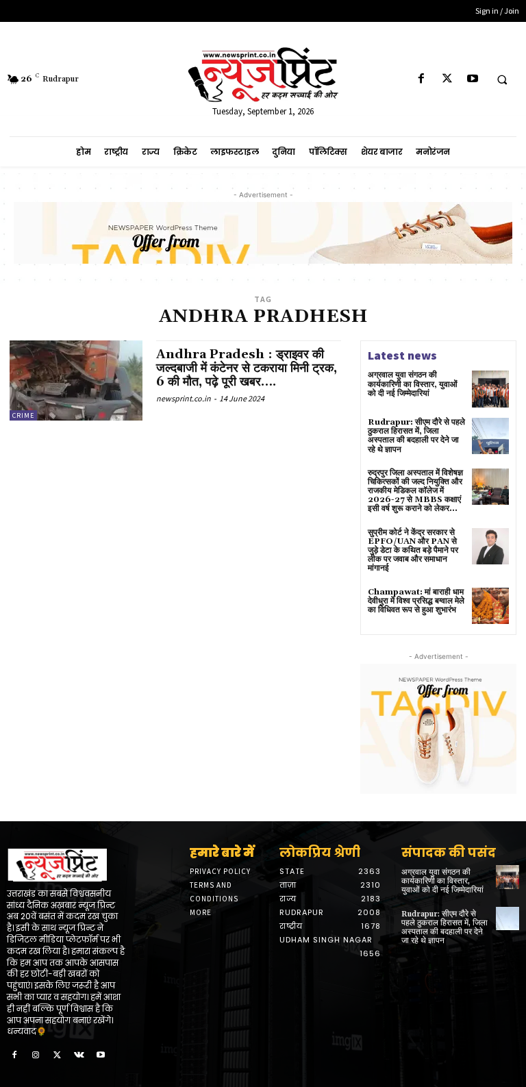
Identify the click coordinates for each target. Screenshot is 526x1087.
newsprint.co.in (183, 398)
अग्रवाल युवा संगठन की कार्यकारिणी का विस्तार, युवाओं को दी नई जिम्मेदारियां (413, 384)
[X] (447, 79)
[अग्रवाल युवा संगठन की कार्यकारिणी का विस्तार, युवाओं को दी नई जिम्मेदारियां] (490, 389)
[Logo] (66, 865)
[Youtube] (472, 79)
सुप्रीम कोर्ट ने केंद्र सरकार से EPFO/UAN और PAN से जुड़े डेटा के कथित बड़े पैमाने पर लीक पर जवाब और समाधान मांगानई (413, 550)
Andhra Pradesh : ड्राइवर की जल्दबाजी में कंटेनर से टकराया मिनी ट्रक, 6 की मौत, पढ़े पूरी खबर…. (246, 368)
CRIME (23, 415)
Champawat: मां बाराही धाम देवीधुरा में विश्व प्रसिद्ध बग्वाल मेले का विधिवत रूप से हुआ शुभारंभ (416, 601)
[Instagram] (36, 1055)
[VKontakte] (79, 1055)
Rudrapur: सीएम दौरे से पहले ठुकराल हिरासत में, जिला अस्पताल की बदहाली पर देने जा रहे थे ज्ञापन (416, 436)
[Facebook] (421, 79)
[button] (502, 79)
